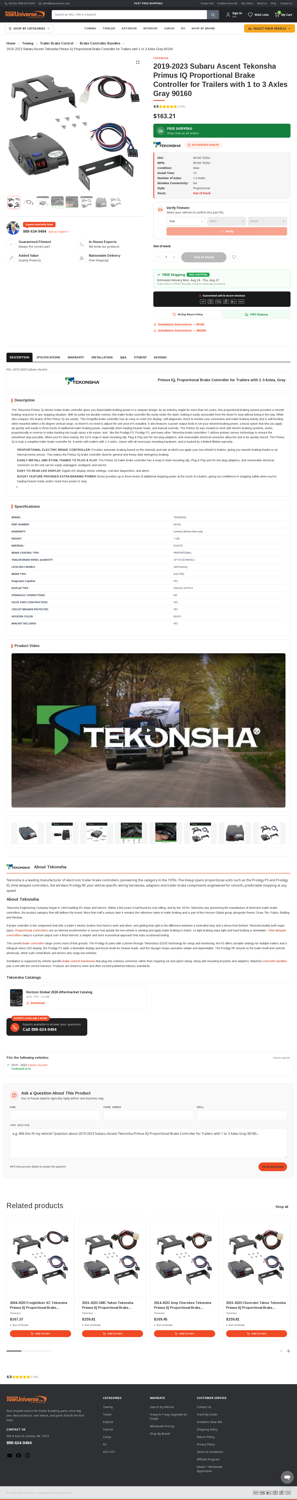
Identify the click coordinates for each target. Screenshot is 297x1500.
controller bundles (274, 961)
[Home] (25, 15)
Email (200, 1107)
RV (183, 28)
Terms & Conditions (210, 1452)
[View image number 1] (13, 202)
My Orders (247, 3)
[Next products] (288, 1351)
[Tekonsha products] (167, 145)
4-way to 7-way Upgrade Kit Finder (168, 1416)
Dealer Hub (207, 3)
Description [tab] (19, 357)
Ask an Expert (57, 231)
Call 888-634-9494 (39, 1029)
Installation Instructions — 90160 (181, 324)
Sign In (237, 13)
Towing (90, 28)
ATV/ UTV (109, 1452)
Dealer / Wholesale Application (209, 1469)
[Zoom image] (137, 62)
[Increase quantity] (174, 257)
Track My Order (207, 1414)
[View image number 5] (71, 202)
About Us (262, 3)
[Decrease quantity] (158, 257)
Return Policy (206, 1437)
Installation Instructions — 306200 (182, 330)
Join (234, 16)
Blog (273, 3)
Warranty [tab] (76, 357)
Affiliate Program (208, 1459)
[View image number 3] (42, 202)
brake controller (33, 943)
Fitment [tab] (140, 357)
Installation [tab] (102, 357)
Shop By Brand (203, 28)
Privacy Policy (206, 1444)
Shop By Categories (29, 28)
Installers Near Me (227, 3)
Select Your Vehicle (269, 28)
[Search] (213, 14)
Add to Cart (42, 1333)
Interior (150, 28)
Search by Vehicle (162, 1407)
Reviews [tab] (160, 357)
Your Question (19, 1125)
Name (13, 1107)
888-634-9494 (34, 231)
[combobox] (129, 14)
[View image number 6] (86, 202)
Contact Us (286, 3)
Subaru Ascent (37, 1065)
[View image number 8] (115, 202)
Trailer (109, 28)
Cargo (169, 28)
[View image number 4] (57, 202)
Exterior (129, 28)
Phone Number (112, 1107)
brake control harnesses (78, 961)
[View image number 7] (101, 202)
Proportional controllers (31, 930)
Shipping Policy (207, 1429)
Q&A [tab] (123, 357)
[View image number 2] (28, 202)
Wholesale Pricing (162, 1426)
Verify (229, 231)
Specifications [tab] (48, 357)
